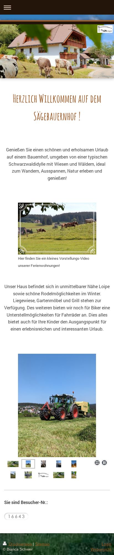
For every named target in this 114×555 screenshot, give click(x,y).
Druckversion (20, 544)
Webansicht (101, 549)
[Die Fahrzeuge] (57, 405)
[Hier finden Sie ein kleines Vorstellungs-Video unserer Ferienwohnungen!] (57, 228)
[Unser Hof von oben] (58, 474)
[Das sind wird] (28, 474)
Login (106, 544)
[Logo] (43, 475)
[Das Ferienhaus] (73, 474)
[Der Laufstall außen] (58, 463)
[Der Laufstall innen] (43, 463)
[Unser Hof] (13, 463)
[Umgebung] (73, 463)
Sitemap (42, 544)
